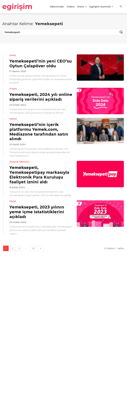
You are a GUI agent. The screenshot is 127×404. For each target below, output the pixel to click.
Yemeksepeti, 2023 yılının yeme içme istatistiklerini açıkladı (36, 212)
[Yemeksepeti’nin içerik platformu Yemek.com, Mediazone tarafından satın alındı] (100, 131)
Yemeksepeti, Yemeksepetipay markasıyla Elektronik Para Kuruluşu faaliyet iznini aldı (39, 174)
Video (70, 6)
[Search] (121, 32)
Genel (12, 55)
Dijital (12, 201)
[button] (121, 6)
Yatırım (13, 119)
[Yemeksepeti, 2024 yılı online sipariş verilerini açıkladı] (100, 101)
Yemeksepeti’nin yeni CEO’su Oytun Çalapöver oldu (40, 63)
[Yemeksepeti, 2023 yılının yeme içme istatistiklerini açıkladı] (100, 213)
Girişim (13, 89)
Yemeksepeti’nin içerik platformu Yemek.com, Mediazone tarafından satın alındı (38, 131)
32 (33, 248)
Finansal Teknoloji (19, 162)
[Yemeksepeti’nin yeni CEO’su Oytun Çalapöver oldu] (100, 67)
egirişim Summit (100, 6)
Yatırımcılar (57, 6)
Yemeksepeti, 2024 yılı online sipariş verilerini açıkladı (40, 97)
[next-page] (40, 248)
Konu (80, 6)
